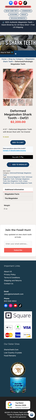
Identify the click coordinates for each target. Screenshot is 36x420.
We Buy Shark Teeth (11, 11)
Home (4, 59)
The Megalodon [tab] (11, 198)
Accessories (13, 14)
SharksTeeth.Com (11, 350)
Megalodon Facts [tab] (12, 194)
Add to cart (18, 142)
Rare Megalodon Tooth (15, 181)
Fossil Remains (10, 356)
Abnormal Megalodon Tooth (16, 177)
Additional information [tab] (14, 190)
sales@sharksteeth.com (13, 294)
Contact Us (8, 284)
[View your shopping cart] (15, 53)
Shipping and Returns (13, 281)
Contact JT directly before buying (14, 150)
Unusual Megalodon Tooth (23, 183)
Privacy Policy (10, 274)
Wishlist (23, 14)
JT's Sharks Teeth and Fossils (21, 412)
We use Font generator (18, 417)
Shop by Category (15, 59)
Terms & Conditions (12, 278)
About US (8, 272)
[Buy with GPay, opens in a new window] (18, 157)
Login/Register (26, 11)
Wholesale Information (18, 18)
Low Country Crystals (13, 353)
